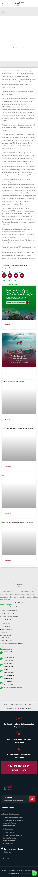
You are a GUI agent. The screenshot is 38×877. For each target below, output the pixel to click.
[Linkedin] (19, 602)
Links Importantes (6, 635)
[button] (3, 12)
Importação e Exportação (11, 814)
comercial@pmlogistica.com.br (13, 800)
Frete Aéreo (9, 829)
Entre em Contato (6, 649)
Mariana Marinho (25, 873)
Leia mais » (8, 325)
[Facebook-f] (15, 602)
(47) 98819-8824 (19, 766)
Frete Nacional (8, 843)
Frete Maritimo (9, 832)
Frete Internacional (9, 826)
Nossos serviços (6, 605)
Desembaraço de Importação (14, 817)
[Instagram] (22, 602)
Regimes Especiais (9, 841)
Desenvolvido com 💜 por (19, 708)
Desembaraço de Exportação (14, 820)
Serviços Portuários (9, 838)
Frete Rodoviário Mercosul (13, 835)
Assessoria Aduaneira (10, 823)
